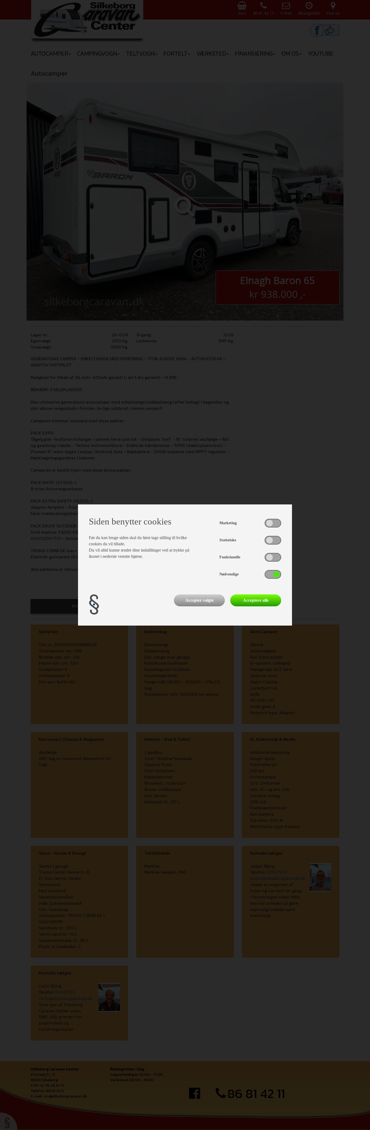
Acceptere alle (256, 600)
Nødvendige (229, 574)
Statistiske (227, 540)
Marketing (228, 523)
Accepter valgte (199, 600)
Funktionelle (229, 557)
